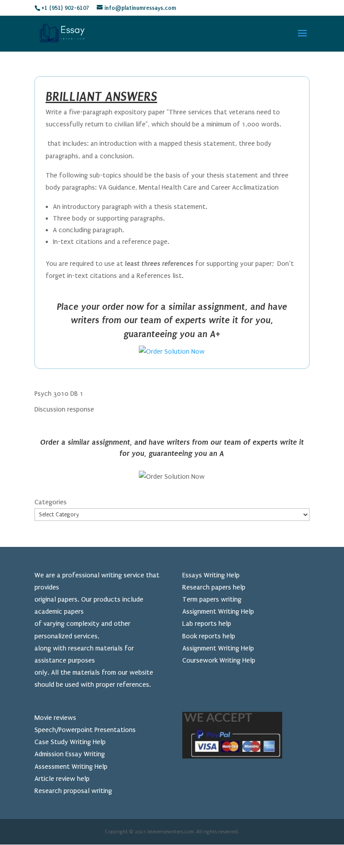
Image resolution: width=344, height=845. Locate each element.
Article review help (62, 779)
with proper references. (116, 684)
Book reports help (208, 636)
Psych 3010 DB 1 (58, 394)
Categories (50, 502)
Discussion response (64, 409)
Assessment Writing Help (71, 767)
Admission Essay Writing (69, 754)
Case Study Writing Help (70, 742)
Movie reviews (55, 718)
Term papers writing (211, 599)
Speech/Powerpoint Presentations (85, 730)
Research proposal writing (73, 791)
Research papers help (213, 587)
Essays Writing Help (211, 575)
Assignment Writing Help (218, 611)
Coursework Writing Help (218, 660)
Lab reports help (206, 624)
